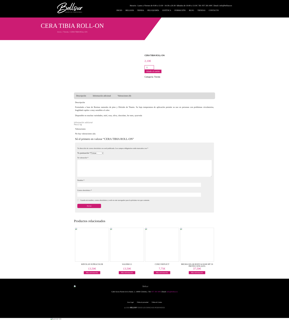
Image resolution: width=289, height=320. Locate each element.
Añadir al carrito (153, 71)
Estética (166, 10)
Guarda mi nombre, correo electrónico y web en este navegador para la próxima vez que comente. (115, 200)
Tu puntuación (84, 153)
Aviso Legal (130, 302)
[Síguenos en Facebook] (142, 297)
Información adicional (102, 96)
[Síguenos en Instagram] (145, 297)
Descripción (81, 96)
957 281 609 (207, 6)
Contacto (214, 10)
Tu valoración (82, 158)
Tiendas (201, 10)
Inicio (119, 10)
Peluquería (153, 10)
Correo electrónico (84, 190)
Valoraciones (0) (124, 96)
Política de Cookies (157, 302)
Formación (180, 10)
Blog (191, 10)
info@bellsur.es (225, 6)
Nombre (80, 180)
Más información (92, 272)
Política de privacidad (142, 302)
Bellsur (130, 10)
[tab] (81, 96)
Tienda (140, 10)
